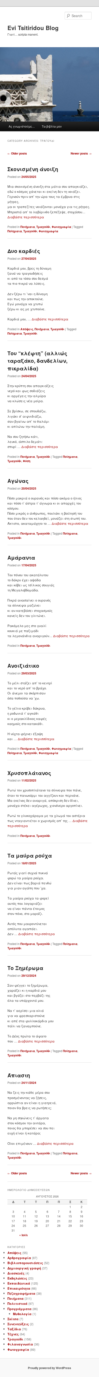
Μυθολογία (22, 1314)
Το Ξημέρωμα (25, 967)
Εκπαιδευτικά (18, 1283)
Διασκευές (16, 1273)
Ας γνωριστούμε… (22, 126)
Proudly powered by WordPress (49, 1368)
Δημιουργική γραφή (24, 1268)
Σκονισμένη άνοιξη (32, 169)
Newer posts (81, 153)
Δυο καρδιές (23, 250)
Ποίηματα (14, 231)
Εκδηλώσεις (17, 1278)
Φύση (26, 461)
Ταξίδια (14, 1329)
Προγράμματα (19, 1308)
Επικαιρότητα (18, 1288)
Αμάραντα (21, 557)
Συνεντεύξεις (18, 1324)
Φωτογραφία (61, 227)
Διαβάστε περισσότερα (25, 217)
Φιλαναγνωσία (20, 1344)
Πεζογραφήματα (21, 1293)
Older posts (17, 153)
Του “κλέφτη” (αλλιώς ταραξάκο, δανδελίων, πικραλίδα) (37, 360)
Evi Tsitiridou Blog (33, 28)
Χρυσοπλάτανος (29, 772)
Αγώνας (18, 480)
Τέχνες (13, 1334)
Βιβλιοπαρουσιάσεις (25, 1263)
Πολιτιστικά (17, 1303)
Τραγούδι (43, 227)
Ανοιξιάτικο (23, 665)
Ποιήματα (27, 227)
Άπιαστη (18, 1075)
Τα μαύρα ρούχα (29, 855)
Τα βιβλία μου (52, 126)
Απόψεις (26, 329)
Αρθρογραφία (19, 1257)
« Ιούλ (23, 1235)
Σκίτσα (13, 1319)
